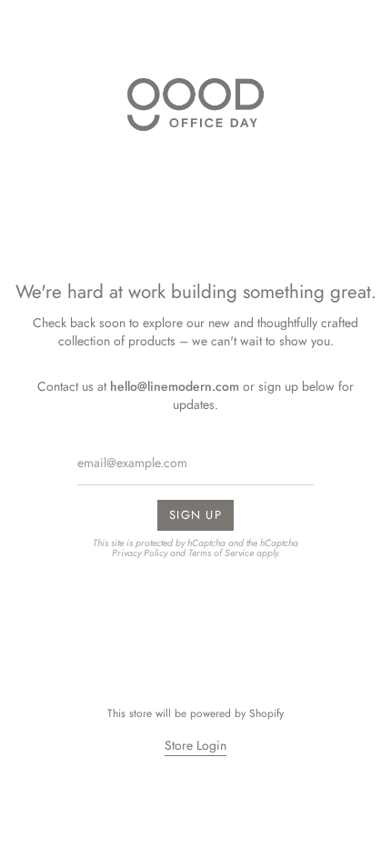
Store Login (195, 745)
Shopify (266, 713)
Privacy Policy (139, 552)
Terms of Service (221, 552)
